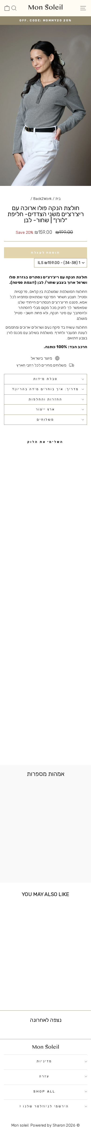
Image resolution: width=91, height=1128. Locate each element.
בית (58, 199)
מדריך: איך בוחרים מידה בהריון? (45, 389)
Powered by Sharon (47, 1125)
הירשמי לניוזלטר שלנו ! (44, 1106)
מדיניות (44, 1061)
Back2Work (42, 199)
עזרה (44, 1076)
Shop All (44, 1091)
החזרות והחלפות (46, 399)
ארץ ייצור (45, 409)
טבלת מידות (45, 379)
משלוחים (45, 419)
